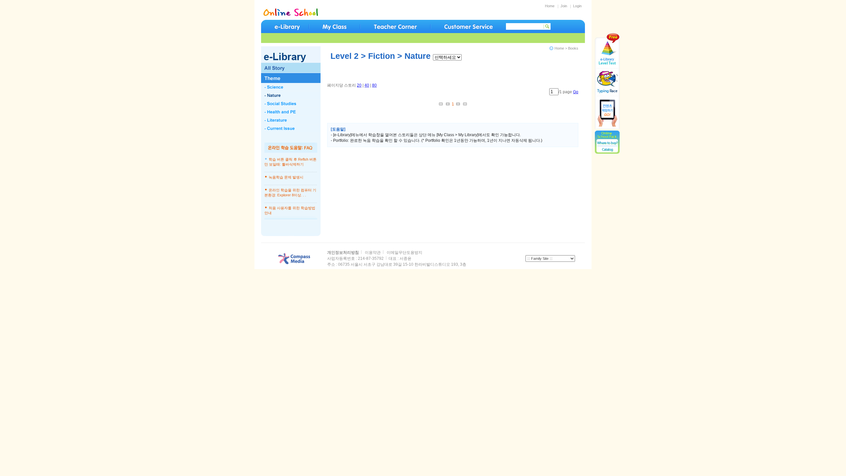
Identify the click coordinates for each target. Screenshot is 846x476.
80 (374, 85)
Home (550, 6)
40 (367, 85)
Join (563, 6)
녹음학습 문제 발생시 (286, 177)
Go (575, 92)
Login (577, 6)
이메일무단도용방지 (404, 252)
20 (359, 85)
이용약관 (373, 252)
